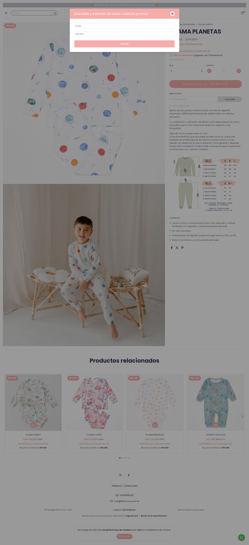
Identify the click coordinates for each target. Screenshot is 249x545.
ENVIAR (125, 44)
